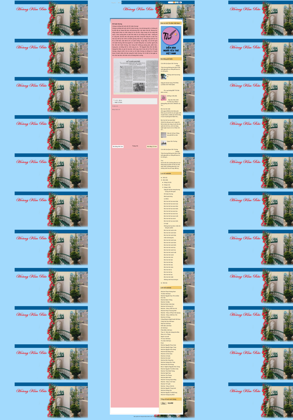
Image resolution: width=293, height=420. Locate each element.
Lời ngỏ (166, 223)
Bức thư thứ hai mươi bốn (168, 120)
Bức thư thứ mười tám (170, 232)
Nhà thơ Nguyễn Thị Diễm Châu (169, 369)
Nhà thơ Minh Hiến (166, 377)
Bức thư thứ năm (168, 267)
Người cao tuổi (165, 336)
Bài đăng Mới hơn (118, 146)
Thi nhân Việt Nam (166, 340)
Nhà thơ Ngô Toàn (166, 373)
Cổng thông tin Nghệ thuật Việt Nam (170, 319)
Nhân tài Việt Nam (166, 323)
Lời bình (120, 102)
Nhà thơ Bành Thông (166, 300)
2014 (164, 180)
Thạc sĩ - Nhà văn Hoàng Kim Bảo (170, 332)
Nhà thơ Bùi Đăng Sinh (167, 351)
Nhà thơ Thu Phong (166, 375)
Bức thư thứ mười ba (169, 247)
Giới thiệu (120, 2)
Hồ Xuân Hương (168, 194)
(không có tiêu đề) (172, 96)
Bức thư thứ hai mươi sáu (171, 203)
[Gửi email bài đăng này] (115, 100)
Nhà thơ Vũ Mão (165, 302)
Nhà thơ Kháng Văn (166, 390)
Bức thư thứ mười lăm (170, 242)
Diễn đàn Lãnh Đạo (166, 325)
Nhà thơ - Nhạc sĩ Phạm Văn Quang (170, 312)
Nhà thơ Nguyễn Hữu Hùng (168, 349)
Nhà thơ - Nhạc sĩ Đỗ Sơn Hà (169, 308)
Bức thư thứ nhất (165, 109)
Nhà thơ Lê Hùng (165, 317)
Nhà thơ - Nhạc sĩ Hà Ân (167, 386)
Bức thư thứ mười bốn (170, 245)
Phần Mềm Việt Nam (166, 330)
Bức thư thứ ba (168, 272)
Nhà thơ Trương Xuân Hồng (168, 379)
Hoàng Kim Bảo (143, 416)
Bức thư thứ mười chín (170, 230)
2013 (164, 283)
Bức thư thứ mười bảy (170, 235)
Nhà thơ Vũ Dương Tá (167, 306)
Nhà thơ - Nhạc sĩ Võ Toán (168, 381)
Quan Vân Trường (172, 141)
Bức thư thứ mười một (170, 252)
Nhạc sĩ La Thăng (165, 334)
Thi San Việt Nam (165, 338)
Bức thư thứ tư (168, 269)
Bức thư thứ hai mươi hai (171, 213)
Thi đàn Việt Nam (156, 416)
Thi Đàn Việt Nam (166, 293)
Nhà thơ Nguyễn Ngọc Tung (168, 347)
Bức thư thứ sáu (168, 264)
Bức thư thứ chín (168, 257)
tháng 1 (166, 187)
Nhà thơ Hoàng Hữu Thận (168, 362)
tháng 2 (166, 185)
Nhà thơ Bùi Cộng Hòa (167, 360)
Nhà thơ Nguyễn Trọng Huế (168, 388)
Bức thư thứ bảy (168, 262)
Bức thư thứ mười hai (170, 250)
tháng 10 (166, 182)
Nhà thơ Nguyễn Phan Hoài (168, 345)
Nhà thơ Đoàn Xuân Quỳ (167, 304)
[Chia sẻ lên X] (118, 100)
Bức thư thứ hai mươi (170, 218)
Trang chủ (113, 2)
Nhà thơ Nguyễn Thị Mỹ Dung (169, 392)
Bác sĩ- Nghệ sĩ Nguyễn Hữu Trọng (170, 366)
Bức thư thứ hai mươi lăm (171, 206)
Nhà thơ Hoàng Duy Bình (168, 394)
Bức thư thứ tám (168, 260)
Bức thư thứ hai (168, 274)
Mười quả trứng (168, 196)
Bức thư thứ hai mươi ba (170, 211)
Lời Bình (166, 198)
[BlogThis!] (117, 100)
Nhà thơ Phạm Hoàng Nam (168, 291)
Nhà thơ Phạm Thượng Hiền (168, 310)
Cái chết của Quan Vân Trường (169, 63)
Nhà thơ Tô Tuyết (165, 384)
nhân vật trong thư (169, 237)
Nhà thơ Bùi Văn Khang (167, 364)
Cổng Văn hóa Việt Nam (167, 321)
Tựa (162, 160)
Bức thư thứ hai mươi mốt (171, 216)
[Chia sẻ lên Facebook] (120, 100)
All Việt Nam (164, 328)
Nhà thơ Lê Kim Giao (166, 353)
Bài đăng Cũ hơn (152, 146)
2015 (164, 177)
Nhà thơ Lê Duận (165, 356)
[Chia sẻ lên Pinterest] (121, 100)
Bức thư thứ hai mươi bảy (171, 201)
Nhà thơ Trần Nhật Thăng (168, 371)
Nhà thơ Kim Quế (165, 358)
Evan (162, 343)
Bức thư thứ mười (169, 255)
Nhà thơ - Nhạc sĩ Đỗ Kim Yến (169, 315)
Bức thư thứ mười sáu (170, 240)
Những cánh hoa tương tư (171, 279)
